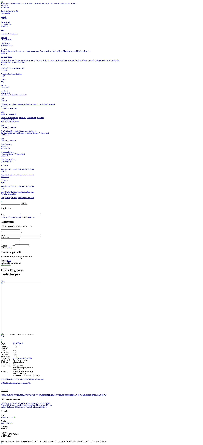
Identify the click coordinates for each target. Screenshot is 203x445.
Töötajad (44, 407)
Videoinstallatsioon (7, 152)
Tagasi (3, 336)
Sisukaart (17, 383)
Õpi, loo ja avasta (14, 405)
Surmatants (4, 11)
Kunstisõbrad (30, 407)
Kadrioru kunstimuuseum (24, 3)
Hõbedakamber (6, 24)
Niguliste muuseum (52, 3)
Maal (2, 30)
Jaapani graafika (110, 60)
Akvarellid (40, 104)
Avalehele (4, 403)
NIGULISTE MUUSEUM (73, 395)
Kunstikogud (20, 403)
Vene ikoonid (5, 43)
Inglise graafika (21, 60)
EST (2, 5)
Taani (3, 188)
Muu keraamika (12, 74)
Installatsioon (20, 133)
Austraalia (4, 165)
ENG (6, 5)
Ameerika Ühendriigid (8, 194)
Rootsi (3, 182)
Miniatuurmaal (72, 51)
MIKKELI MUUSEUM (55, 395)
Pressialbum (10, 379)
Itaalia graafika (61, 60)
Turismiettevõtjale (13, 407)
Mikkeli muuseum (40, 3)
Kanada (3, 171)
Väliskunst (4, 26)
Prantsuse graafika (32, 60)
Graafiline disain (12, 118)
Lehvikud (4, 91)
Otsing (3, 379)
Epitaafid (4, 19)
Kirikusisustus (5, 13)
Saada (9, 247)
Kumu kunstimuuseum (8, 3)
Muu (65, 51)
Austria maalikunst (19, 51)
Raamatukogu (31, 405)
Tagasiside (24, 383)
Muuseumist (12, 403)
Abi (29, 383)
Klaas (20, 74)
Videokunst (4, 160)
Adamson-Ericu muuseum (68, 3)
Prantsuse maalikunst (33, 51)
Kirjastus (23, 405)
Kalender (35, 403)
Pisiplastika (4, 68)
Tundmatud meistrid (83, 51)
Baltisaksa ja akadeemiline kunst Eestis (14, 95)
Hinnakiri (28, 379)
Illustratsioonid (50, 104)
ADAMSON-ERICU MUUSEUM (94, 395)
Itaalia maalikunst (6, 45)
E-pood (34, 379)
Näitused (29, 403)
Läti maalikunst (58, 51)
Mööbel (3, 85)
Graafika (4, 53)
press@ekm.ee (6, 423)
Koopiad (4, 38)
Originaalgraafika (6, 57)
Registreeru (4, 217)
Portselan (4, 74)
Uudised (3, 407)
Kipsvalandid (13, 68)
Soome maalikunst (46, 51)
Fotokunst (28, 133)
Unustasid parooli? (15, 217)
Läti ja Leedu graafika (97, 60)
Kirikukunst (5, 7)
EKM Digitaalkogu (7, 383)
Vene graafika (70, 60)
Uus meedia (5, 156)
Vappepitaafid (5, 22)
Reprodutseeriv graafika (9, 62)
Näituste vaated (19, 379)
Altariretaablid (13, 11)
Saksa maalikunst (6, 51)
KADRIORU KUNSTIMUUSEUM (34, 395)
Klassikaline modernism (9, 108)
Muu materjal (5, 93)
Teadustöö (4, 405)
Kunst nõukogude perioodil (10, 121)
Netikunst (12, 160)
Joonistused (21, 62)
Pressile (49, 405)
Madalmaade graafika (8, 60)
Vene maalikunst (6, 40)
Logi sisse (31, 217)
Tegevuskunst (44, 133)
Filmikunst (35, 133)
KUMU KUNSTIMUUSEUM (11, 395)
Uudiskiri (22, 407)
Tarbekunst (4, 70)
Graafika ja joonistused (8, 114)
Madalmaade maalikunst (9, 34)
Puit (2, 81)
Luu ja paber (5, 87)
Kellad (3, 80)
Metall (3, 76)
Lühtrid (3, 17)
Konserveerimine (44, 403)
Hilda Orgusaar (18, 343)
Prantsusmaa (5, 177)
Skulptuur (4, 64)
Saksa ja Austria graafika (47, 60)
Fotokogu (40, 379)
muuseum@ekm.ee (7, 417)
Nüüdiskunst (5, 135)
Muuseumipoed (41, 405)
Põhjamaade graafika (83, 60)
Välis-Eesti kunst (6, 161)
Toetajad (38, 407)
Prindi (3, 281)
